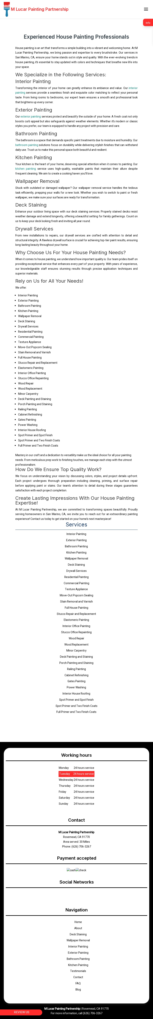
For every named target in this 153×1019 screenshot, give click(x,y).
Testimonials (78, 971)
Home (78, 922)
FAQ (78, 983)
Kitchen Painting (78, 965)
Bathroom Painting (78, 959)
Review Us (21, 1012)
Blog (78, 990)
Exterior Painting (78, 953)
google (76, 894)
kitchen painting (25, 169)
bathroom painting (26, 145)
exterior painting (31, 117)
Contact (78, 977)
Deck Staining (78, 934)
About (78, 928)
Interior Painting (78, 947)
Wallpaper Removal (78, 940)
